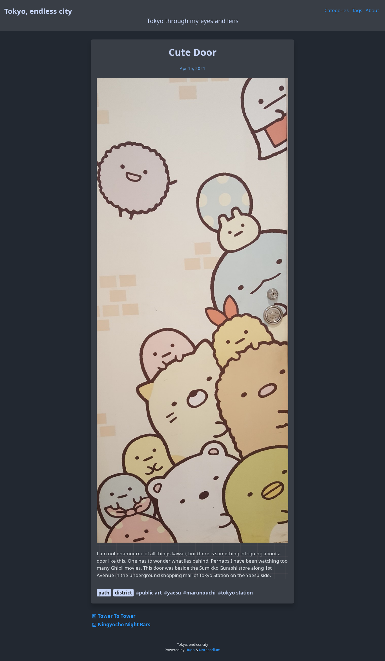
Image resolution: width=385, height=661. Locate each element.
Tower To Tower (117, 616)
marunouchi (201, 592)
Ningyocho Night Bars (124, 624)
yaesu (174, 592)
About (372, 10)
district (123, 592)
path (103, 592)
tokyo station (237, 592)
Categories (336, 10)
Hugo (190, 649)
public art (150, 592)
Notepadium (209, 649)
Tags (357, 10)
